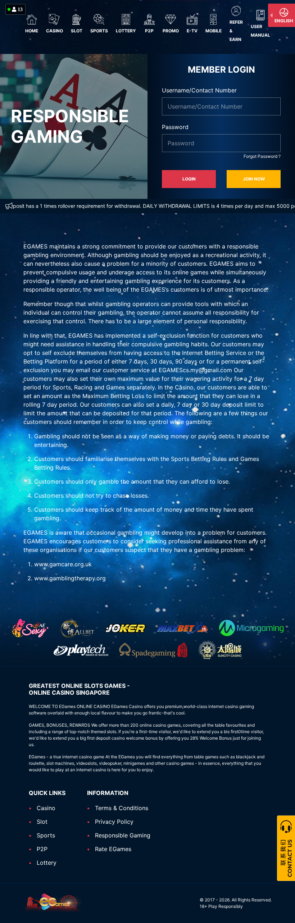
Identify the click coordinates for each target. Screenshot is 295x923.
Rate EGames (113, 849)
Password (175, 127)
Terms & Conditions (121, 808)
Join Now (254, 179)
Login (189, 179)
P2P (149, 30)
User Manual (260, 31)
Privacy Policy (114, 821)
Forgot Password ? (262, 156)
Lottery (126, 30)
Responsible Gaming (122, 835)
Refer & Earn (236, 30)
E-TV (192, 30)
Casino (54, 30)
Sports (99, 30)
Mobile (213, 30)
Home (31, 30)
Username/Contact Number (199, 90)
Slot (76, 30)
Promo (171, 30)
